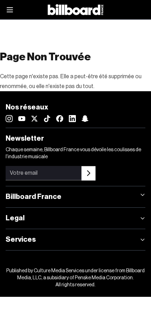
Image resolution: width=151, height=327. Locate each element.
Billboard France (33, 196)
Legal (15, 218)
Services (21, 239)
